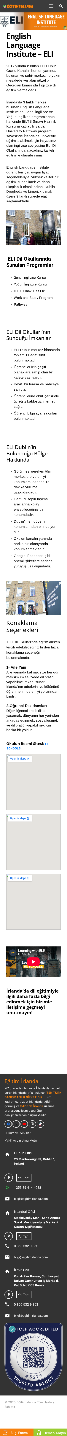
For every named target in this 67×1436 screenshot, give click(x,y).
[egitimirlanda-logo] (18, 6)
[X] (16, 1124)
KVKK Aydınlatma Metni (20, 1140)
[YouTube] (24, 1124)
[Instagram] (32, 1124)
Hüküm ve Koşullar (17, 1133)
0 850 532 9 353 (26, 1245)
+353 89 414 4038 (27, 1187)
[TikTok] (40, 1124)
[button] (51, 6)
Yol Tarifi (24, 1177)
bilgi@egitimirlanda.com (31, 1199)
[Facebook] (8, 1124)
